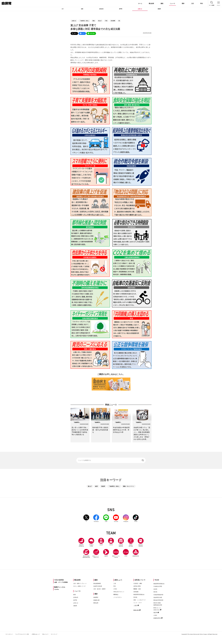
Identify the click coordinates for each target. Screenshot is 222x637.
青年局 (111, 544)
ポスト (75, 33)
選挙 (183, 3)
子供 (106, 20)
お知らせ (140, 8)
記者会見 (101, 8)
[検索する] (143, 460)
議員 (162, 3)
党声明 (120, 8)
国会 (94, 20)
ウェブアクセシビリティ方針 (22, 634)
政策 (82, 8)
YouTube (116, 518)
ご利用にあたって (35, 634)
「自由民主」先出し (84, 20)
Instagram (126, 518)
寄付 (201, 3)
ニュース (172, 3)
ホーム (140, 3)
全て (63, 8)
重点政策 (151, 3)
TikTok (136, 518)
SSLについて (45, 634)
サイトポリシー (9, 634)
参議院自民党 (136, 553)
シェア (83, 33)
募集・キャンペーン (128, 486)
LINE (106, 518)
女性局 (101, 544)
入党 (192, 3)
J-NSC (125, 556)
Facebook (96, 518)
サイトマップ (54, 634)
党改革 (103, 486)
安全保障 (113, 20)
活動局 (159, 8)
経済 (96, 486)
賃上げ (99, 20)
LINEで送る (92, 33)
